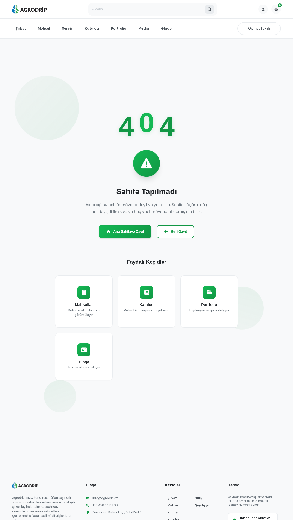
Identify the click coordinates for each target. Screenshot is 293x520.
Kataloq (92, 28)
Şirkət (21, 28)
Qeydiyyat (203, 505)
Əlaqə (166, 28)
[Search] (209, 9)
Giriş (198, 498)
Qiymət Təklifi (259, 28)
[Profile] (263, 9)
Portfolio (118, 28)
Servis (67, 28)
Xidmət (173, 512)
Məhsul (44, 28)
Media (143, 28)
